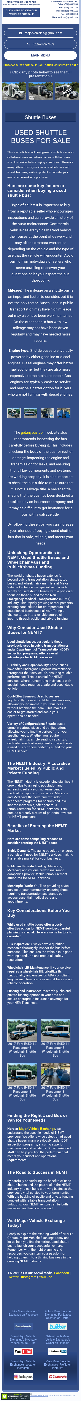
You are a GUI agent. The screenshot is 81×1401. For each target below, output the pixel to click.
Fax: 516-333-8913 (69, 14)
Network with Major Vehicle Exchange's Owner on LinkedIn (58, 1340)
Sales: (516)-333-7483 (68, 4)
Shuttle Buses (40, 117)
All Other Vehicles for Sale (58, 65)
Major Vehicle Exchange (21, 1)
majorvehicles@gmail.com (43, 33)
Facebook (61, 1273)
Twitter (13, 1277)
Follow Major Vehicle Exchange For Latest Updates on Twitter (58, 1315)
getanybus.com (33, 432)
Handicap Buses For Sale (20, 65)
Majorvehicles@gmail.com (65, 17)
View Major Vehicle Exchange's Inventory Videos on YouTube (23, 1340)
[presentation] (74, 92)
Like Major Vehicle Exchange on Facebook (23, 1313)
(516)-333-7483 (43, 44)
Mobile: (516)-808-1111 (67, 11)
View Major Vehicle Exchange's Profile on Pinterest (57, 1364)
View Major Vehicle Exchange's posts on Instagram (23, 1364)
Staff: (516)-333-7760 (68, 8)
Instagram (29, 1277)
